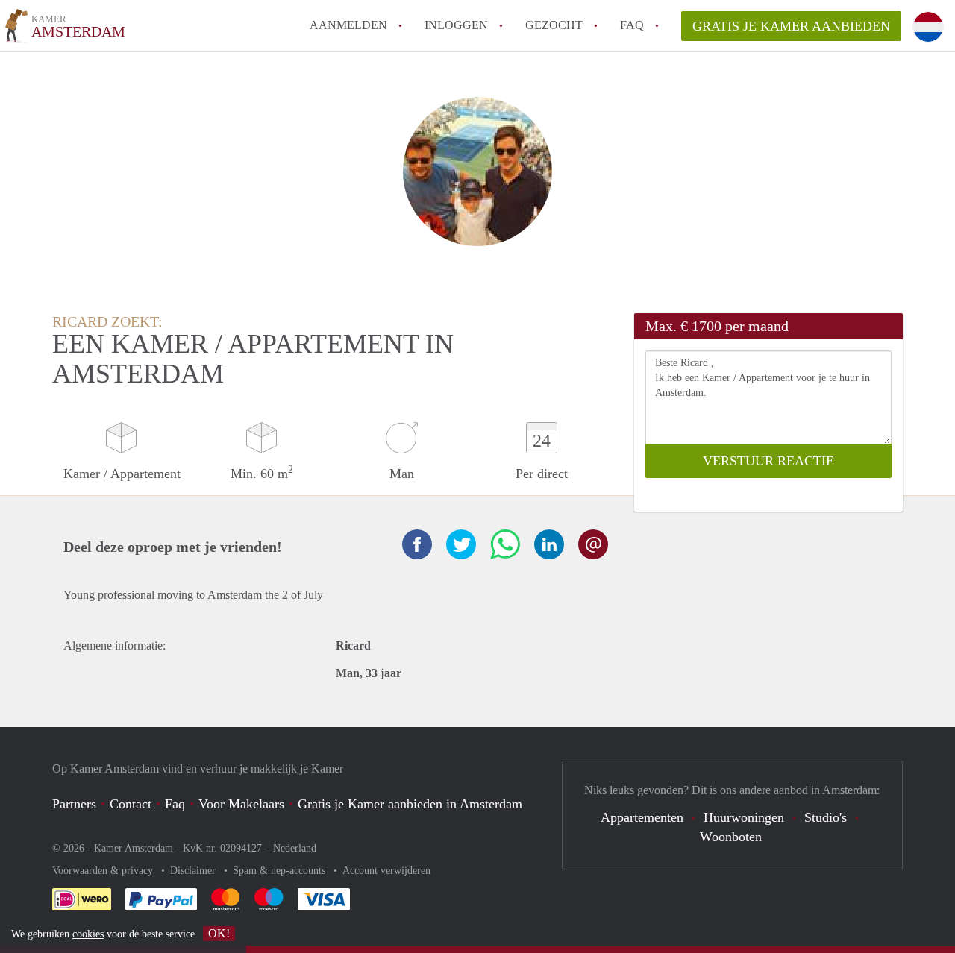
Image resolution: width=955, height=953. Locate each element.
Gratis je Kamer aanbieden (791, 26)
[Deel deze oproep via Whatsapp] (505, 544)
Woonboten (731, 836)
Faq (175, 803)
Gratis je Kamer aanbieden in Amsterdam (410, 803)
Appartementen (642, 817)
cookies (88, 934)
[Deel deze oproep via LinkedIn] (549, 544)
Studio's (825, 817)
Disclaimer (194, 870)
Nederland (294, 848)
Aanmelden (348, 25)
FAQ (632, 25)
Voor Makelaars (241, 803)
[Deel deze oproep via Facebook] (417, 544)
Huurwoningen (744, 817)
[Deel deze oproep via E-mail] (593, 544)
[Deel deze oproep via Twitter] (461, 544)
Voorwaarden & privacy (104, 870)
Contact (130, 803)
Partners (74, 803)
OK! (219, 933)
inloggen (456, 25)
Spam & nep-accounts (280, 870)
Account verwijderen (386, 870)
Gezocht (554, 25)
